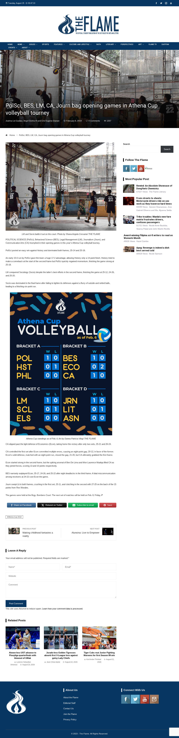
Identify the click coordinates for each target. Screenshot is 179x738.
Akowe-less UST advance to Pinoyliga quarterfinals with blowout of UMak (22, 655)
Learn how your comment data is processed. (62, 608)
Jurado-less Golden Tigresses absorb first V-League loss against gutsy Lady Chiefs (61, 655)
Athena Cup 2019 (15, 517)
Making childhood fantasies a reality (38, 532)
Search (126, 144)
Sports (9, 99)
